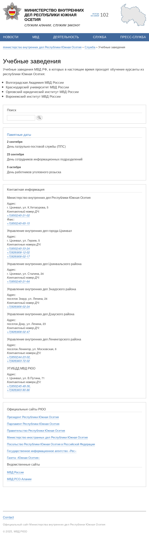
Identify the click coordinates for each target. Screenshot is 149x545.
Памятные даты (19, 134)
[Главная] (12, 19)
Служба (99, 37)
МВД (35, 37)
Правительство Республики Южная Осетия (36, 430)
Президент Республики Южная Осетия (33, 417)
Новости (10, 37)
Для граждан (14, 45)
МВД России (15, 472)
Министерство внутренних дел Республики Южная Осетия (54, 15)
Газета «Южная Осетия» (23, 457)
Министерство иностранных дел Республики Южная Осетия (47, 437)
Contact (8, 517)
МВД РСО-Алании (19, 479)
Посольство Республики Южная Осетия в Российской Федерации (51, 444)
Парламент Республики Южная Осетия (33, 424)
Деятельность (66, 37)
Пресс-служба (133, 37)
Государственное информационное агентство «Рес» (41, 451)
